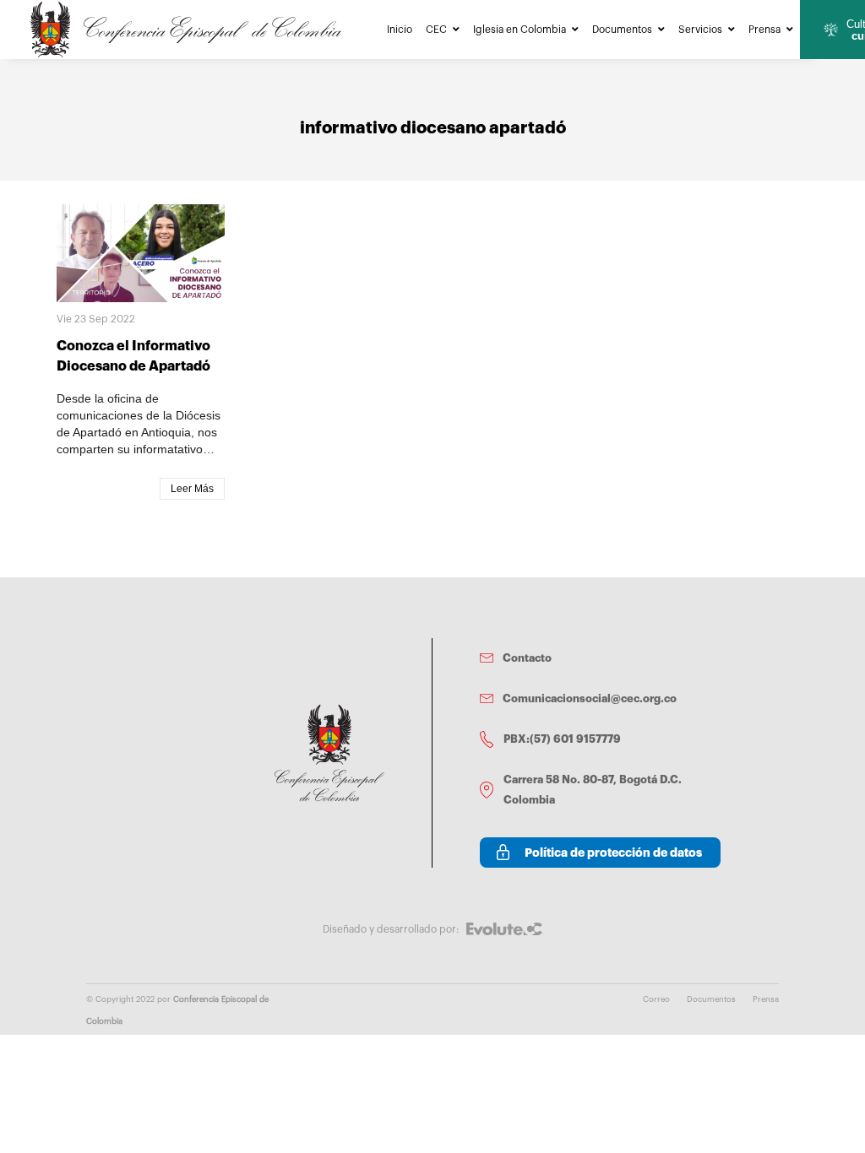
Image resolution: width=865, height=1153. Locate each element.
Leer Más (192, 489)
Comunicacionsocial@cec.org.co (590, 698)
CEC (436, 29)
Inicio (399, 29)
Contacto (527, 657)
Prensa (764, 29)
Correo (656, 999)
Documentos (622, 29)
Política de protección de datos (613, 852)
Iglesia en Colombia (519, 29)
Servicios (700, 29)
